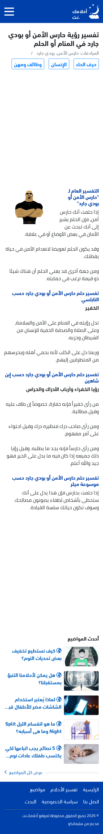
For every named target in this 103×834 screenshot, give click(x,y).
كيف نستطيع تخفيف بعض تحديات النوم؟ (37, 654)
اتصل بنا (91, 801)
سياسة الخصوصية (60, 801)
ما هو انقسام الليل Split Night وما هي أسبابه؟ (33, 727)
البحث (30, 801)
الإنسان (59, 64)
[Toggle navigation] (9, 11)
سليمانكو (75, 823)
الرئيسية (91, 789)
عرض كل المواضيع (25, 771)
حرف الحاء (86, 64)
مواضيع (37, 789)
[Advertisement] (51, 129)
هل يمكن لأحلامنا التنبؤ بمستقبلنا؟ (34, 678)
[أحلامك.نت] (86, 11)
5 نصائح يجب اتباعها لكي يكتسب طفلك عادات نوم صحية (33, 751)
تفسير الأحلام (64, 789)
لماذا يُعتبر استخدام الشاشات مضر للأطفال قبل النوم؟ (33, 702)
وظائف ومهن (28, 64)
